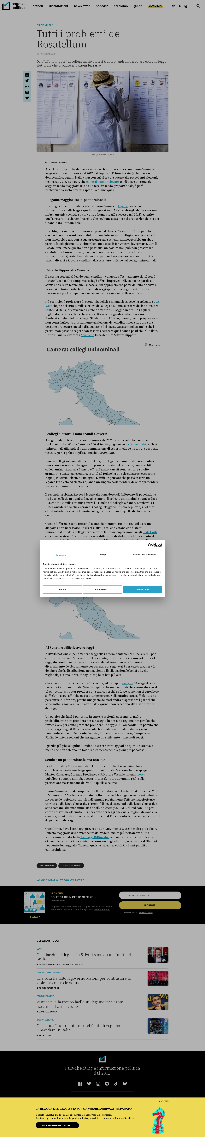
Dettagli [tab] (102, 554)
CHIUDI (165, 1101)
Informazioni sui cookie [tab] (144, 554)
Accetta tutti (143, 589)
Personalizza (101, 589)
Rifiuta (62, 589)
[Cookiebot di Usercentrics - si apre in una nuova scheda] (150, 545)
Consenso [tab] (61, 555)
